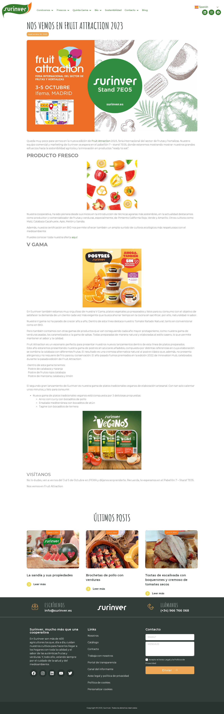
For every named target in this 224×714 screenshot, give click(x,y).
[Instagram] (211, 12)
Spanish (203, 7)
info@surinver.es (58, 610)
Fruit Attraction (101, 141)
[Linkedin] (205, 12)
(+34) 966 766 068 (174, 610)
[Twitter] (70, 673)
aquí (74, 237)
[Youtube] (61, 673)
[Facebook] (218, 12)
